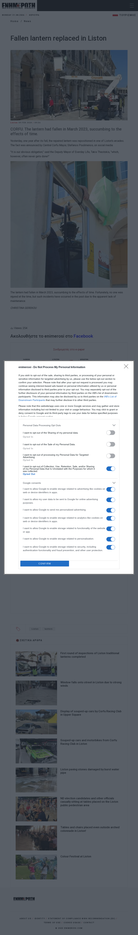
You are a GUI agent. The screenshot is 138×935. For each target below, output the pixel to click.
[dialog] (69, 467)
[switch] (110, 432)
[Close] (127, 367)
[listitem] (69, 425)
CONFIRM (45, 563)
